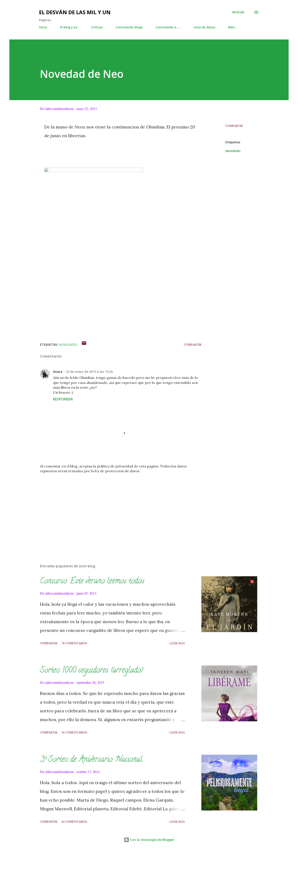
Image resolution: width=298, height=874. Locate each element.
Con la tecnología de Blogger (151, 840)
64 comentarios (74, 821)
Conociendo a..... (168, 27)
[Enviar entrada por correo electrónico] (84, 344)
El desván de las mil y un (75, 12)
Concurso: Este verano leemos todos (92, 581)
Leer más (177, 643)
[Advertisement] (113, 509)
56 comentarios (74, 732)
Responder (63, 399)
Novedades (232, 151)
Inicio (43, 27)
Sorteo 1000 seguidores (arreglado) (91, 671)
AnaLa (57, 371)
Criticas (97, 27)
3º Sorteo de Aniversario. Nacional (91, 760)
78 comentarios (74, 643)
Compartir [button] (234, 126)
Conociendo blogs (129, 27)
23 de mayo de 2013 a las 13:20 (89, 371)
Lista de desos (204, 27)
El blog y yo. (69, 27)
